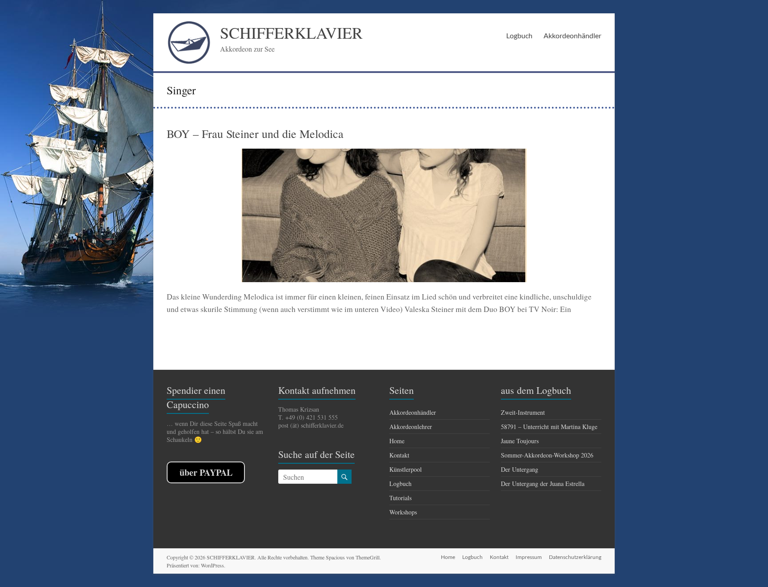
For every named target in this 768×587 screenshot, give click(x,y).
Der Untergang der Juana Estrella (542, 483)
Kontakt (399, 455)
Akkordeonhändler (572, 35)
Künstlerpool (405, 469)
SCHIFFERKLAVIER (291, 32)
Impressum (529, 557)
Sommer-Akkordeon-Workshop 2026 (547, 455)
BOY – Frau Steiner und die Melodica (255, 133)
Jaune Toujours (520, 441)
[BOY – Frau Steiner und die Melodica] (384, 153)
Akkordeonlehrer (410, 426)
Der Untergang (519, 469)
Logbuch (519, 35)
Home (396, 441)
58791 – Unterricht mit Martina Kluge (549, 426)
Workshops (403, 512)
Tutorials (400, 498)
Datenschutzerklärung (575, 557)
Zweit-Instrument (523, 412)
